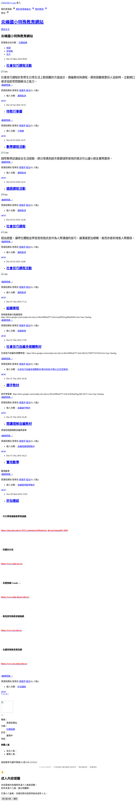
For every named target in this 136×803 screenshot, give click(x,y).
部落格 (9, 51)
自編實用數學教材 (26, 485)
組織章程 (12, 308)
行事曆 (21, 131)
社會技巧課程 (16, 226)
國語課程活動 (16, 188)
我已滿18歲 (6, 799)
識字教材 (12, 385)
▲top (3, 100)
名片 (8, 54)
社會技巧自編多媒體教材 (23, 346)
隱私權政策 (83, 767)
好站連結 (12, 500)
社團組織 (23, 42)
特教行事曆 (14, 111)
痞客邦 (22, 90)
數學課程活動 (16, 146)
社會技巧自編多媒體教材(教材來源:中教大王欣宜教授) (43, 369)
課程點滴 (22, 96)
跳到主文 (5, 29)
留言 (28, 90)
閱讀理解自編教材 (19, 423)
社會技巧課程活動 (19, 65)
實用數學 (12, 462)
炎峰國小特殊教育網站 (22, 22)
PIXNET (48, 767)
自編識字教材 (24, 408)
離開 (15, 799)
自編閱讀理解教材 (26, 446)
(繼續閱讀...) (6, 85)
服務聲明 (93, 767)
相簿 (8, 48)
